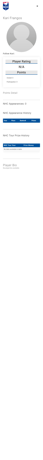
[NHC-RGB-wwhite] (6, 3)
